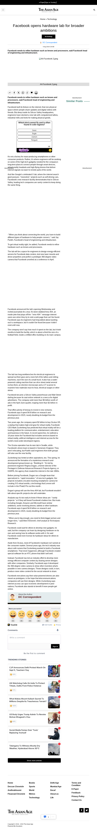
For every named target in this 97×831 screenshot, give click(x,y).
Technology (48, 36)
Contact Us (77, 800)
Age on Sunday (50, 2)
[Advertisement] (34, 210)
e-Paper (41, 2)
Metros (32, 794)
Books (32, 783)
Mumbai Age (55, 787)
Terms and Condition (76, 784)
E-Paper (75, 789)
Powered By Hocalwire (15, 826)
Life (52, 798)
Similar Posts (74, 101)
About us (54, 794)
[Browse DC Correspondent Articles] (12, 596)
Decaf (52, 790)
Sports (32, 787)
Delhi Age (54, 783)
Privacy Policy (78, 796)
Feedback (76, 793)
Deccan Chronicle (16, 787)
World (31, 790)
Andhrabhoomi (14, 790)
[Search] (94, 10)
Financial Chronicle (16, 794)
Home (10, 783)
